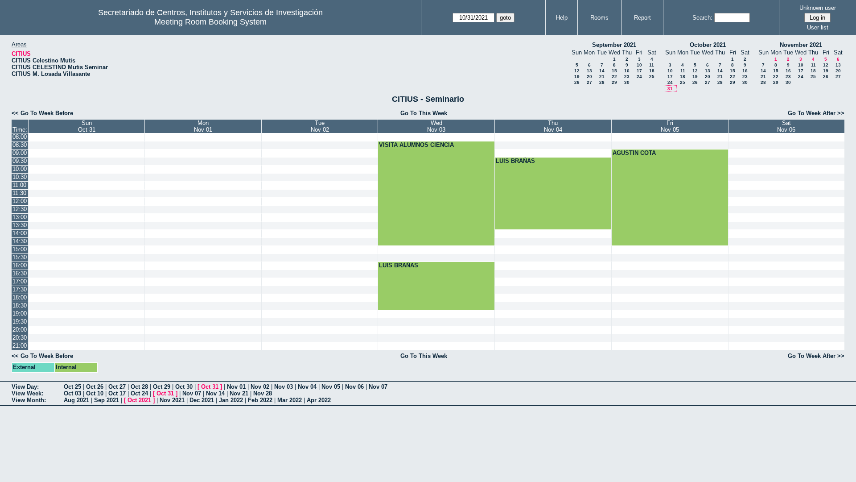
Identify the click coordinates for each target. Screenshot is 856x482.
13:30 (19, 225)
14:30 (19, 241)
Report (642, 17)
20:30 (19, 337)
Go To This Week (423, 113)
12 (577, 70)
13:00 (19, 217)
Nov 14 (215, 393)
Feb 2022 (260, 400)
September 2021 (614, 45)
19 (577, 76)
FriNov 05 (670, 126)
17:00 (19, 281)
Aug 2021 (76, 400)
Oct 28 (139, 386)
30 (627, 82)
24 (639, 76)
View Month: (29, 400)
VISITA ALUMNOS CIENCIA (416, 144)
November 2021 (801, 45)
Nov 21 (239, 393)
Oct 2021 (139, 400)
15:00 (19, 249)
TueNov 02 (320, 126)
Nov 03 (283, 386)
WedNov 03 (436, 126)
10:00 (19, 169)
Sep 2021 (106, 400)
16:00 (19, 265)
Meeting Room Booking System (210, 21)
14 (602, 70)
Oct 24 (139, 393)
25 (651, 76)
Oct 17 (117, 393)
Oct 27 (117, 386)
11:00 (19, 185)
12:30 (19, 209)
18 (651, 70)
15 (614, 70)
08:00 (19, 136)
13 (589, 70)
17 (639, 70)
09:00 (19, 153)
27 (589, 82)
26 (577, 82)
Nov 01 (236, 386)
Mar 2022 (289, 400)
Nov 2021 (172, 400)
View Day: (25, 386)
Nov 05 (330, 386)
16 (627, 70)
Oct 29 (161, 386)
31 (670, 88)
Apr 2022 (319, 400)
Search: (702, 17)
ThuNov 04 (553, 126)
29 (614, 82)
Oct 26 (94, 386)
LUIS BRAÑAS (515, 161)
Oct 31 (209, 386)
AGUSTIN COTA (634, 153)
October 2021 (708, 45)
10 (639, 64)
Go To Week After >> (816, 113)
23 (627, 76)
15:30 (19, 257)
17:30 (19, 289)
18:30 (19, 305)
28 (602, 82)
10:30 (19, 177)
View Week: (27, 393)
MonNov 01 (203, 126)
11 (651, 64)
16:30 (19, 273)
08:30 (19, 144)
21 (602, 76)
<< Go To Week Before (42, 113)
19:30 (19, 321)
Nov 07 (378, 386)
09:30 (19, 161)
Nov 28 (262, 393)
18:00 (19, 297)
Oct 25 (72, 386)
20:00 (19, 329)
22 (614, 76)
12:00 (19, 201)
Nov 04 (307, 386)
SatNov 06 (786, 126)
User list (817, 27)
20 (589, 76)
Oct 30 (184, 386)
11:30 (19, 193)
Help (562, 17)
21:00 (19, 345)
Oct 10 (94, 393)
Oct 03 (72, 393)
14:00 (19, 233)
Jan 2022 (231, 400)
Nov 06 (354, 386)
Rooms (599, 17)
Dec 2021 (201, 400)
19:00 (19, 313)
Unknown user (817, 7)
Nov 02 (260, 386)
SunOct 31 (86, 126)
